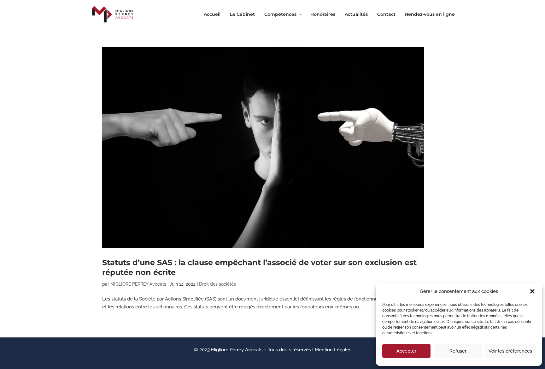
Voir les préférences (510, 351)
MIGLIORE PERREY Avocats (138, 284)
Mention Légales (333, 350)
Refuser (457, 351)
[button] (532, 291)
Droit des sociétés (217, 284)
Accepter (406, 351)
